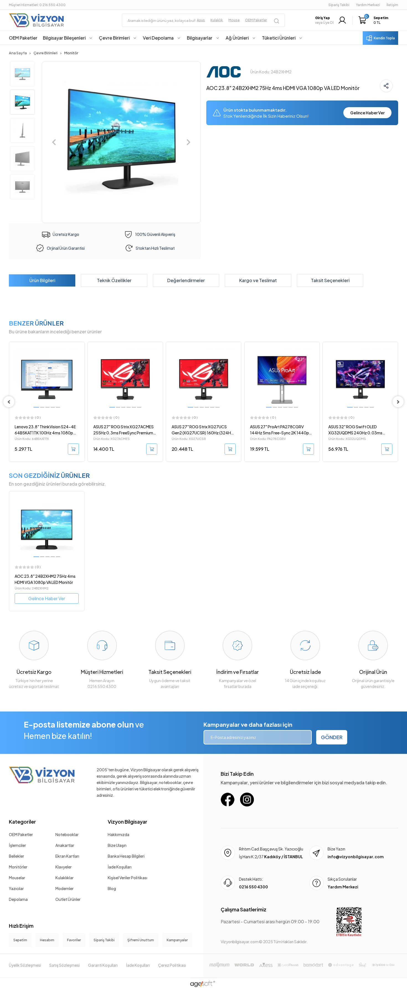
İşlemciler (17, 845)
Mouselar (17, 877)
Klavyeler (63, 866)
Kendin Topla (384, 38)
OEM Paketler (21, 834)
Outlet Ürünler (68, 899)
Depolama (18, 899)
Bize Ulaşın (117, 845)
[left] (9, 402)
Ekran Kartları (67, 856)
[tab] (42, 280)
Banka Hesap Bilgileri (126, 856)
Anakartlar (64, 845)
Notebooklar (67, 834)
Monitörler (18, 866)
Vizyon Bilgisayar (127, 821)
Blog (112, 888)
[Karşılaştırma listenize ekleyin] (80, 361)
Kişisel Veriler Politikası (127, 877)
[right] (398, 402)
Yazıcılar (16, 888)
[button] (374, 20)
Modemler (64, 888)
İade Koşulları (120, 866)
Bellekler (16, 856)
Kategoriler (22, 821)
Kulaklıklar (64, 877)
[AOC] (223, 71)
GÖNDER (331, 737)
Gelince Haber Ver (367, 112)
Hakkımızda (118, 834)
